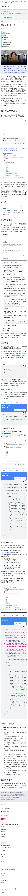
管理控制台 (3, 843)
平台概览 (3, 827)
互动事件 (13, 211)
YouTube (3, 863)
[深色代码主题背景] (23, 366)
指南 (24, 21)
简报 (2, 859)
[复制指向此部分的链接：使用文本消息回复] (14, 390)
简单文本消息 (8, 394)
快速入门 (7, 214)
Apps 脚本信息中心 (5, 845)
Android (3, 873)
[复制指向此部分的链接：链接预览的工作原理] (18, 111)
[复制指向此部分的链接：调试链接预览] (13, 780)
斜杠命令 (10, 756)
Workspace (16, 2)
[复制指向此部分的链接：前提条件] (9, 202)
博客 (2, 856)
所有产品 (3, 882)
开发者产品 (3, 829)
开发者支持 (3, 834)
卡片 (6, 431)
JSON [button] (4, 363)
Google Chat (5, 6)
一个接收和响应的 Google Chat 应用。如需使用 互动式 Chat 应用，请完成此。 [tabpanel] (13, 212)
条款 (2, 889)
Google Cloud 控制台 (12, 263)
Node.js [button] (5, 207)
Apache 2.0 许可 (22, 794)
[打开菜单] (2, 2)
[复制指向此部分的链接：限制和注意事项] (15, 724)
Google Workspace (9, 21)
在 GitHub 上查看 (20, 410)
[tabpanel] (14, 371)
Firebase (3, 878)
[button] (14, 132)
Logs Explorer (18, 787)
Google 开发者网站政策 (20, 795)
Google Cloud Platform (6, 880)
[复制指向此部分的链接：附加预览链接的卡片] (16, 428)
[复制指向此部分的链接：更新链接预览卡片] (14, 543)
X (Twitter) (3, 861)
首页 (2, 21)
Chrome (3, 875)
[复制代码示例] (25, 366)
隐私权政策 (7, 889)
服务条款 (3, 836)
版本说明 (3, 28)
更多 (22, 207)
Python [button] (11, 207)
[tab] (4, 207)
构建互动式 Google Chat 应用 (18, 72)
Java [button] (16, 207)
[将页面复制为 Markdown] (14, 25)
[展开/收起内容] (7, 32)
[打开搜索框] (22, 2)
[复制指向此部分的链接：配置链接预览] (13, 220)
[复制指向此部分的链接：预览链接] (9, 343)
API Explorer (4, 850)
